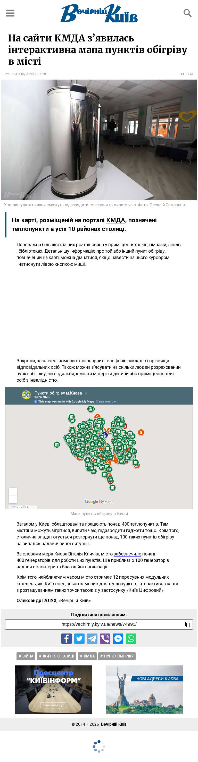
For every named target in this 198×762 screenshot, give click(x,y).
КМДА (115, 220)
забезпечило (127, 553)
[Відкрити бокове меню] (10, 13)
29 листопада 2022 (20, 74)
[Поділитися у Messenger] (118, 638)
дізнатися (86, 257)
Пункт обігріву (119, 656)
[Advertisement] (99, 312)
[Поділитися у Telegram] (92, 638)
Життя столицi (58, 656)
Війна (27, 656)
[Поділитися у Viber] (105, 638)
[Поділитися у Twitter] (79, 638)
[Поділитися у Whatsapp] (131, 638)
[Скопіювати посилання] (188, 624)
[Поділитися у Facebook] (66, 638)
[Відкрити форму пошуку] (188, 13)
